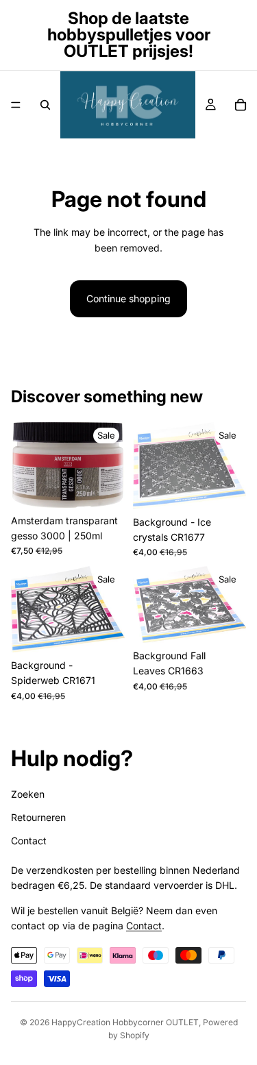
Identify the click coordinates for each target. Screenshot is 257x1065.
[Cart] (240, 105)
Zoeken (28, 793)
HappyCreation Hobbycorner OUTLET (125, 1022)
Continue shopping (128, 298)
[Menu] (16, 105)
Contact (29, 840)
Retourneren (38, 817)
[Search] (45, 105)
